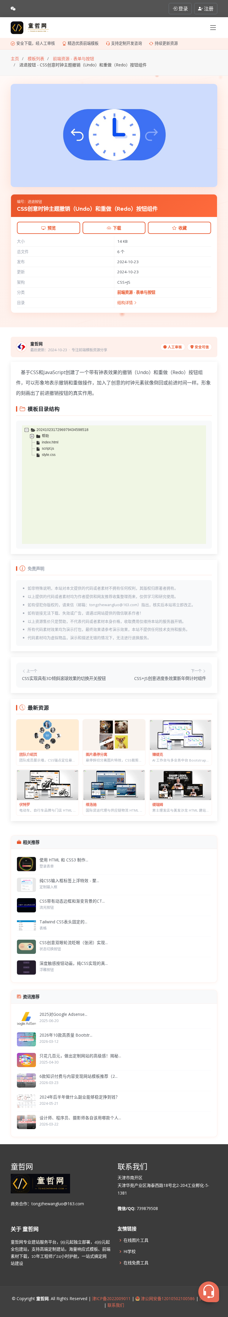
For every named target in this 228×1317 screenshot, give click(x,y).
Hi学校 (130, 1251)
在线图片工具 (136, 1240)
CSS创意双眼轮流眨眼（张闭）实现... (73, 942)
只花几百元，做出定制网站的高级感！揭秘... (80, 1056)
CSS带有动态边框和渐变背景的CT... (72, 901)
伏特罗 (24, 804)
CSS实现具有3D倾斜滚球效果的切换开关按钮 (64, 678)
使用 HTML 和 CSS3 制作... (63, 860)
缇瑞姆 (157, 804)
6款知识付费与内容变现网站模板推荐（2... (78, 1076)
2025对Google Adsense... (63, 1014)
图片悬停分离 (96, 754)
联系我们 (115, 1305)
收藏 (182, 228)
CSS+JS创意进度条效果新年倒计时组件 (170, 678)
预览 (52, 228)
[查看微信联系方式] (13, 8)
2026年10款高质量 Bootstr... (65, 1035)
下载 (117, 228)
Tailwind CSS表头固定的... (63, 922)
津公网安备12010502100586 (167, 1298)
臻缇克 (157, 754)
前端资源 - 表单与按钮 (136, 292)
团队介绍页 (28, 754)
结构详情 (125, 302)
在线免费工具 (136, 1263)
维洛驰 (91, 804)
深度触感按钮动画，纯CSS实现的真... (73, 963)
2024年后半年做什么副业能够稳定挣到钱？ (79, 1097)
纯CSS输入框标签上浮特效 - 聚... (69, 880)
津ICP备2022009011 (111, 1298)
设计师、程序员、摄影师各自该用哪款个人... (80, 1117)
